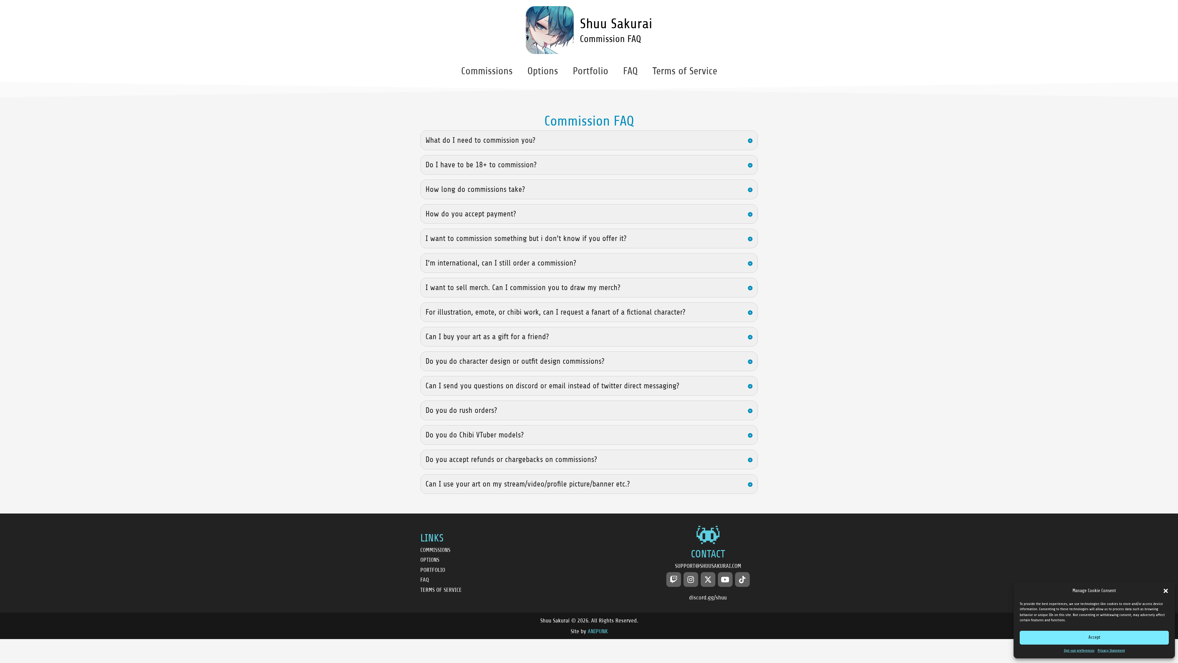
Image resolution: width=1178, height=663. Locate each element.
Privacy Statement (1111, 651)
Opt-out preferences (1079, 651)
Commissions (487, 70)
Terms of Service (685, 70)
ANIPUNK (598, 631)
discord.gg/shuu (708, 597)
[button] (1166, 591)
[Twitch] (673, 579)
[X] (708, 579)
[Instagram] (690, 579)
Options (542, 70)
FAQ (630, 70)
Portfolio (590, 70)
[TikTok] (742, 579)
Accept (1094, 637)
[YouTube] (725, 579)
